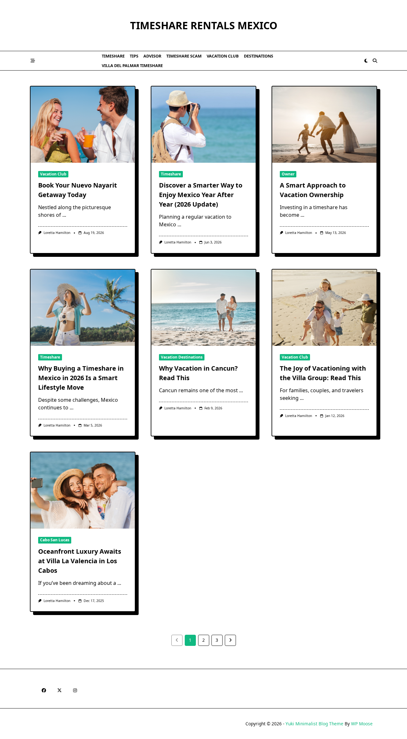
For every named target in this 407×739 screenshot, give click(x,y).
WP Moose (362, 724)
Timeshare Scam (184, 56)
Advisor (152, 56)
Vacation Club (223, 56)
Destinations (258, 56)
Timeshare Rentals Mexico (203, 25)
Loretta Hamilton (57, 232)
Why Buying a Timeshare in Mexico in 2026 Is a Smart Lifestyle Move (81, 378)
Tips (134, 56)
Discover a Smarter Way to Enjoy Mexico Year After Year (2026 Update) (200, 195)
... (64, 214)
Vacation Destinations (182, 357)
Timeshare (113, 56)
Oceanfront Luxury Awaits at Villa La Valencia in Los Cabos (79, 561)
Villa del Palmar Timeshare (132, 65)
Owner (288, 174)
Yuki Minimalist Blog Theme (314, 724)
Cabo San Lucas (54, 540)
